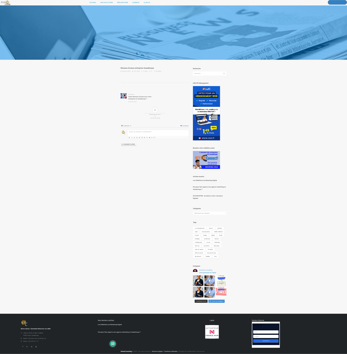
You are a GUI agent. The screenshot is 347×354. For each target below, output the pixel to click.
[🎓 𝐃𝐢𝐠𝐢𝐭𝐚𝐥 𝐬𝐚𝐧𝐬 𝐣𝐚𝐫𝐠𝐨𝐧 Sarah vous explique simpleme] (198, 280)
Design (205, 235)
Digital (213, 235)
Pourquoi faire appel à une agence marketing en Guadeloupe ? (209, 188)
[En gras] (129, 137)
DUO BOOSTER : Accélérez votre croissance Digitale (208, 197)
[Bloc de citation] (144, 137)
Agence (211, 228)
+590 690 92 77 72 (33, 341)
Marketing (217, 242)
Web (215, 256)
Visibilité (208, 256)
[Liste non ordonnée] (142, 137)
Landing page (198, 242)
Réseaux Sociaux (211, 253)
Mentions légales (157, 351)
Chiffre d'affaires (218, 231)
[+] (154, 137)
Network (197, 245)
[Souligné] (134, 137)
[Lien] (149, 137)
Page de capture (199, 249)
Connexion (185, 126)
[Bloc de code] (147, 137)
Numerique (216, 245)
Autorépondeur (206, 231)
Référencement (199, 253)
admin (158, 71)
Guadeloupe (207, 238)
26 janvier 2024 (126, 71)
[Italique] (132, 137)
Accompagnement (199, 228)
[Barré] (137, 137)
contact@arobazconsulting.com (36, 338)
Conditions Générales (170, 351)
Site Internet (198, 256)
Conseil (197, 235)
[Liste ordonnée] (139, 137)
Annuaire (219, 228)
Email (220, 235)
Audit (196, 231)
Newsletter (206, 245)
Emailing (197, 238)
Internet (217, 238)
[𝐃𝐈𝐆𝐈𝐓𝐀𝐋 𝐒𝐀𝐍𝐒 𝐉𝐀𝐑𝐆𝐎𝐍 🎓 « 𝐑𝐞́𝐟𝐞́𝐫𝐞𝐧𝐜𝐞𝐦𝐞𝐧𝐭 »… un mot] (198, 292)
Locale (208, 242)
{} (152, 137)
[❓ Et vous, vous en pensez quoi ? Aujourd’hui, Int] (221, 280)
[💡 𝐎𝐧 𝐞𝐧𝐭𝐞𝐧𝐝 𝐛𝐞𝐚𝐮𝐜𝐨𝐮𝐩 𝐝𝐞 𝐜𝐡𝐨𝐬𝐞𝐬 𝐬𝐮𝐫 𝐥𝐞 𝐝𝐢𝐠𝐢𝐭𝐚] (221, 292)
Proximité (210, 249)
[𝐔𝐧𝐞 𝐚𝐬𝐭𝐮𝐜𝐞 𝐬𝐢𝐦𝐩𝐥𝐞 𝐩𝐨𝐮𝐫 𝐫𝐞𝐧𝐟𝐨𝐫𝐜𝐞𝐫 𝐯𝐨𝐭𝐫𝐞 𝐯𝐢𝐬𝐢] (209, 292)
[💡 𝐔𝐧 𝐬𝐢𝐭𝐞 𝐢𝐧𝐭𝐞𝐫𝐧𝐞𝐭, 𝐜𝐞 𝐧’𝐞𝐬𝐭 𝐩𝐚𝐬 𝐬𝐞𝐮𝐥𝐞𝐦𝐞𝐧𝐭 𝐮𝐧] (209, 280)
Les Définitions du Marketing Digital (205, 180)
